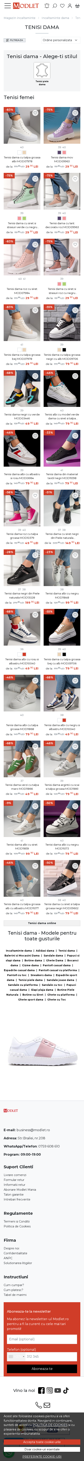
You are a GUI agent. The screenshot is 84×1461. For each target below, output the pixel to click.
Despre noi (11, 1248)
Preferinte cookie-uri (42, 1457)
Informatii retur (14, 1185)
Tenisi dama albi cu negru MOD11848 (62, 595)
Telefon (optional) (21, 1350)
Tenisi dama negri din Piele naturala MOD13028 (22, 595)
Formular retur (14, 1180)
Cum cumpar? (14, 1285)
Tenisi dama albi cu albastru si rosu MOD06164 (22, 476)
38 (64, 529)
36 (21, 649)
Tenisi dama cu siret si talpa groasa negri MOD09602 (62, 906)
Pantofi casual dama (57, 965)
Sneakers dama (41, 975)
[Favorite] (62, 5)
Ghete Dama (54, 960)
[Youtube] (58, 1390)
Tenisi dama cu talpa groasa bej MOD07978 (22, 356)
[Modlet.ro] (27, 5)
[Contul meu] (70, 5)
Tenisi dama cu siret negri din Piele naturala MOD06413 (62, 536)
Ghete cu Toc (56, 999)
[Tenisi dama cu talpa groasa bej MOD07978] (24, 153)
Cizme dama (30, 965)
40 (22, 147)
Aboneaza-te (42, 1369)
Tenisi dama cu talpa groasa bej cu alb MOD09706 (62, 661)
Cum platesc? (13, 1290)
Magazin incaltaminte (19, 18)
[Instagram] (50, 1390)
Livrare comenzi (15, 1175)
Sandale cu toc (52, 984)
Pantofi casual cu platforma (58, 970)
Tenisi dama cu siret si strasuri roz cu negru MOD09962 (62, 291)
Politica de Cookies (17, 1226)
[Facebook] (42, 1390)
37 (59, 529)
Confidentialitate (15, 1253)
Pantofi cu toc (17, 975)
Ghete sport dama (30, 999)
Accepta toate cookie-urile (42, 1442)
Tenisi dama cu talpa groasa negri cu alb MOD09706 (62, 356)
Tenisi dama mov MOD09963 (62, 159)
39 (59, 147)
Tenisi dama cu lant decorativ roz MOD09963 (62, 225)
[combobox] (16, 1356)
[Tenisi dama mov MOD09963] (59, 153)
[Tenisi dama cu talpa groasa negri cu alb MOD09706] (64, 350)
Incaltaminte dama (55, 18)
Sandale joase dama (60, 980)
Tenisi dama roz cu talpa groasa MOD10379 (22, 536)
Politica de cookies (50, 1425)
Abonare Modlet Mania (20, 1190)
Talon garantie (14, 1194)
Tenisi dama (66, 950)
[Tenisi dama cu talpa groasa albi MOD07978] (19, 153)
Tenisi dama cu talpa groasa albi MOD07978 (22, 159)
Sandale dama (53, 955)
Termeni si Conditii (17, 1221)
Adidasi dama (45, 950)
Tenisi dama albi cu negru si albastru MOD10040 (62, 727)
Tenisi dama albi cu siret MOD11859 (22, 846)
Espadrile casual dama (19, 970)
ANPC (8, 1258)
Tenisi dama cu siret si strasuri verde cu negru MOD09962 (22, 226)
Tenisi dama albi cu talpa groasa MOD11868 (22, 727)
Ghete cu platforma (61, 994)
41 (24, 278)
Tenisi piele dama (30, 980)
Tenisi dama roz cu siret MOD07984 (22, 291)
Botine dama (33, 960)
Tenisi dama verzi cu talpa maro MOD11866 (22, 787)
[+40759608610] (38, 1405)
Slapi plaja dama (42, 989)
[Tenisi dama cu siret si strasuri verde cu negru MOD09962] (24, 218)
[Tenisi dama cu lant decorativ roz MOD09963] (64, 153)
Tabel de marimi (15, 1295)
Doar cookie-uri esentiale (42, 1449)
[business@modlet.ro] (47, 1405)
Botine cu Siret (32, 994)
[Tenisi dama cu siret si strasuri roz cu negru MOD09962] (19, 218)
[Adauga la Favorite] (35, 113)
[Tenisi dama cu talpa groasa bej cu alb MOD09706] (59, 350)
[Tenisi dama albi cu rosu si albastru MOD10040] (24, 655)
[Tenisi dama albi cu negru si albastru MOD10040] (19, 655)
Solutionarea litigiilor (18, 1263)
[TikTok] (67, 1390)
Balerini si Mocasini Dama (22, 955)
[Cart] (77, 5)
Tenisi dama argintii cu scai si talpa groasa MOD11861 (62, 787)
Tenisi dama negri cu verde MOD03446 (22, 416)
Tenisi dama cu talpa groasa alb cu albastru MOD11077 (22, 906)
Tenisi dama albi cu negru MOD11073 (62, 846)
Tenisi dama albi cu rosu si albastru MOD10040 (22, 661)
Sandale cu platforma (23, 984)
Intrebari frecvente (17, 1199)
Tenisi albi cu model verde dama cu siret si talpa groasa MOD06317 (62, 417)
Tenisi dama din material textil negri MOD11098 (62, 476)
